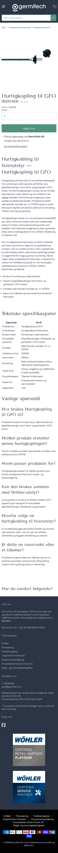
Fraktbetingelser (10, 651)
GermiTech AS (16, 842)
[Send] (53, 18)
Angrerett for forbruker (13, 655)
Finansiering (8, 647)
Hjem (4, 27)
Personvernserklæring (13, 659)
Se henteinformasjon (15, 146)
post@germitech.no (12, 686)
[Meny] (6, 6)
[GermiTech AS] (29, 6)
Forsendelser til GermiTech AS (17, 663)
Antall (4, 110)
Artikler (5, 643)
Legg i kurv (29, 128)
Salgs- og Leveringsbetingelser (17, 667)
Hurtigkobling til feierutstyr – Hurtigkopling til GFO (29, 27)
